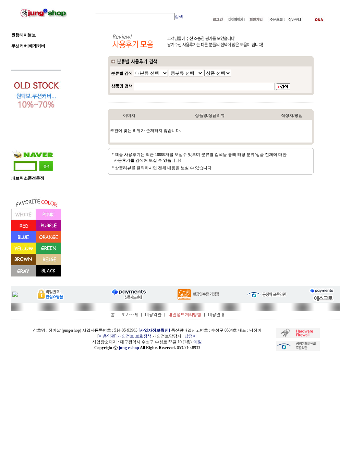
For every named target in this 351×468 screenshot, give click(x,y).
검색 (179, 16)
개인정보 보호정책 (135, 336)
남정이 (190, 336)
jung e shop (129, 347)
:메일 (197, 342)
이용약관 (107, 336)
